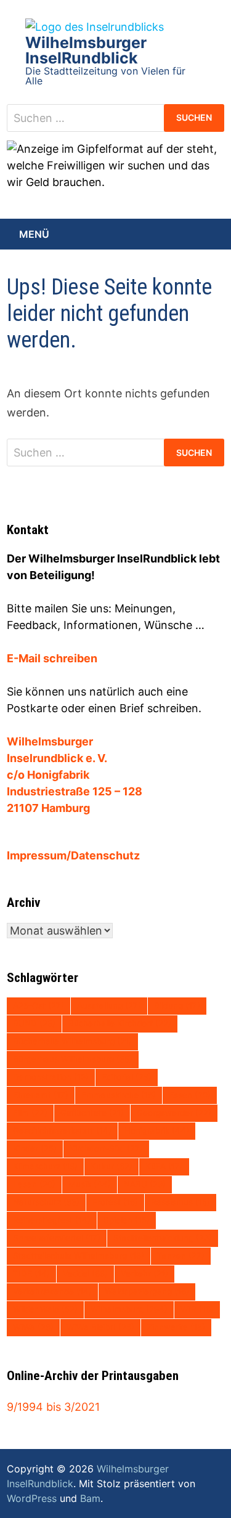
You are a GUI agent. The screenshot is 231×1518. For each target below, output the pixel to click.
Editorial (127, 1077)
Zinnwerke (176, 1327)
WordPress (32, 1498)
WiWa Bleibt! (100, 1327)
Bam (90, 1498)
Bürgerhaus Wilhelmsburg (72, 1059)
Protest (115, 1202)
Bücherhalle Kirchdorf (119, 1023)
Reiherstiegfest (52, 1220)
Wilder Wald (45, 1309)
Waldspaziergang (147, 1291)
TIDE (31, 1273)
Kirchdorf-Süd (106, 1148)
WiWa (33, 1327)
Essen (190, 1095)
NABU (145, 1184)
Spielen (126, 1220)
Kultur (111, 1166)
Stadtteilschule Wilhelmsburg (78, 1255)
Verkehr (144, 1273)
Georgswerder (174, 1113)
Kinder (35, 1148)
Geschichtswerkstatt (62, 1130)
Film (30, 1113)
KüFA (164, 1166)
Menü (34, 234)
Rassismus (180, 1202)
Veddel (85, 1273)
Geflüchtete (92, 1113)
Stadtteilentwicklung (162, 1238)
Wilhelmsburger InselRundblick (86, 50)
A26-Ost (38, 1005)
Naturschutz (46, 1202)
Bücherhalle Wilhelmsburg (72, 1041)
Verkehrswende (52, 1291)
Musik (89, 1184)
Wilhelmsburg (129, 1309)
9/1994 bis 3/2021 (53, 1406)
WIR (197, 1309)
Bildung (177, 1005)
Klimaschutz (45, 1166)
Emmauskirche (118, 1095)
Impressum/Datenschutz (73, 855)
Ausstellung (109, 1005)
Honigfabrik (156, 1130)
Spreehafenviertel (56, 1238)
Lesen (34, 1184)
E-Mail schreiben (52, 658)
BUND (34, 1023)
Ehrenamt (40, 1095)
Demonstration (51, 1077)
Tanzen (181, 1255)
